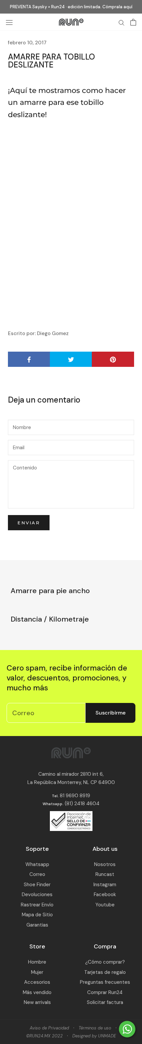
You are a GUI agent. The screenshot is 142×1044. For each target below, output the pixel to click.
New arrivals (37, 1002)
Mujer (37, 972)
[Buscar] (121, 22)
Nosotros (105, 864)
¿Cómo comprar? (105, 962)
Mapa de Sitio (37, 914)
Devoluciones (37, 894)
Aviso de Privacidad (49, 1028)
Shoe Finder (37, 884)
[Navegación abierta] (9, 22)
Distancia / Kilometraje (50, 619)
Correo (37, 874)
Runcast (104, 874)
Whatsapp (37, 864)
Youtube (105, 904)
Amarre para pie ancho (50, 590)
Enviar (29, 522)
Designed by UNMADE (94, 1036)
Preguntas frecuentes (105, 982)
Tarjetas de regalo (105, 972)
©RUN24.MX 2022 (44, 1036)
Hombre (37, 962)
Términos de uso (95, 1028)
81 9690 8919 (74, 795)
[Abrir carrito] (133, 22)
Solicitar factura (105, 1002)
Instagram (104, 884)
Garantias (37, 925)
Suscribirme (110, 712)
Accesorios (37, 982)
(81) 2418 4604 (82, 803)
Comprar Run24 (105, 992)
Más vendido (37, 992)
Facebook (105, 894)
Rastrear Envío (37, 904)
